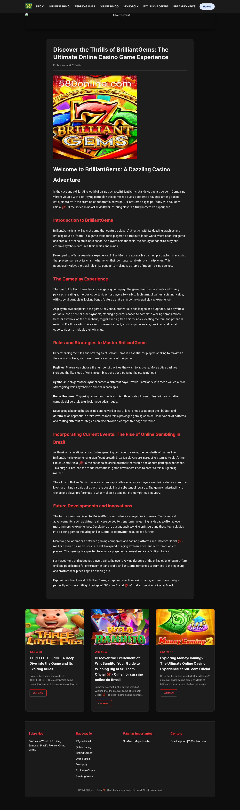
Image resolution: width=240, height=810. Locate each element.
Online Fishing (59, 6)
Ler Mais (38, 692)
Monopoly (130, 6)
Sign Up (207, 6)
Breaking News (184, 6)
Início (40, 6)
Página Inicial (83, 741)
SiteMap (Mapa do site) (136, 741)
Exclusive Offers (155, 6)
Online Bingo (109, 6)
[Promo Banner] (120, 21)
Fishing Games (84, 6)
